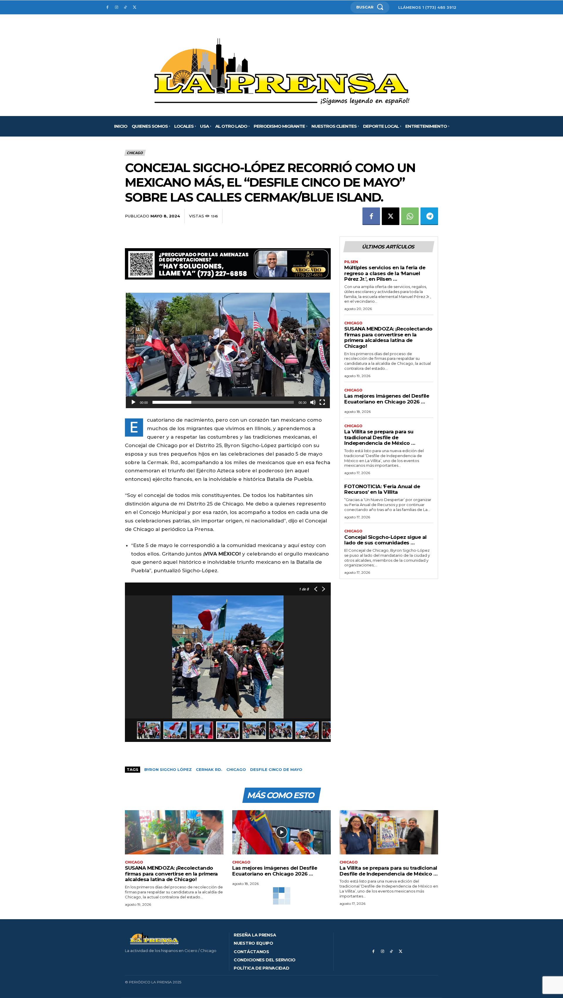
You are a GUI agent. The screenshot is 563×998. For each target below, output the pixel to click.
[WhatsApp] (410, 216)
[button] (228, 350)
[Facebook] (107, 7)
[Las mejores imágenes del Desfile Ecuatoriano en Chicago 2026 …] (281, 832)
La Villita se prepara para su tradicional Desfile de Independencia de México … (379, 437)
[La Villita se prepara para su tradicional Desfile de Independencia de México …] (389, 832)
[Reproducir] (133, 402)
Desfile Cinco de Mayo (276, 769)
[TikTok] (126, 7)
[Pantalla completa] (322, 402)
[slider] (223, 402)
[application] (228, 350)
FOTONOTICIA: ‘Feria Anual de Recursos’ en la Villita (382, 489)
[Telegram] (429, 216)
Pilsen (351, 262)
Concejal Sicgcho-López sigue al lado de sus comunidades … (385, 540)
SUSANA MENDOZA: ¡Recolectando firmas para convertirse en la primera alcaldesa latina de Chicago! (388, 337)
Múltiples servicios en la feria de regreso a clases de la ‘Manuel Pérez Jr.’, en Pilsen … (384, 273)
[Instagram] (116, 7)
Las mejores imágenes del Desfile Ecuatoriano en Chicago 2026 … (386, 399)
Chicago (135, 152)
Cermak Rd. (209, 769)
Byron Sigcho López (168, 769)
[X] (134, 7)
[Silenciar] (313, 402)
